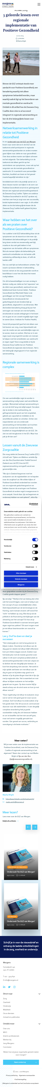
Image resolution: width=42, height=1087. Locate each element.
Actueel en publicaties (11, 1017)
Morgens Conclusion (8, 5)
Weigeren (21, 585)
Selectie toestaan (21, 579)
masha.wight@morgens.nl (15, 802)
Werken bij (7, 1040)
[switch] (35, 546)
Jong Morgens (8, 1043)
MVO (5, 1032)
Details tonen (30, 567)
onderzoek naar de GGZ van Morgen (22, 142)
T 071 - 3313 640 (9, 977)
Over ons (6, 1029)
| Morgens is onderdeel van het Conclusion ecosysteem (20, 1083)
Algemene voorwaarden (27, 1075)
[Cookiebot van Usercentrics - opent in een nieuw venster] (29, 504)
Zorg (5, 999)
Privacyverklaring (12, 1075)
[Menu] (39, 3)
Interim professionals (11, 1036)
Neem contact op (20, 1062)
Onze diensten (8, 1013)
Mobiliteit (6, 1010)
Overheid (6, 1002)
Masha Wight (22, 41)
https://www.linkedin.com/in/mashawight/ (20, 799)
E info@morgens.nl (10, 980)
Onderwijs (7, 1006)
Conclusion (7, 1047)
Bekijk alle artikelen (9, 821)
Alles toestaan (21, 573)
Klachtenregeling (20, 1079)
